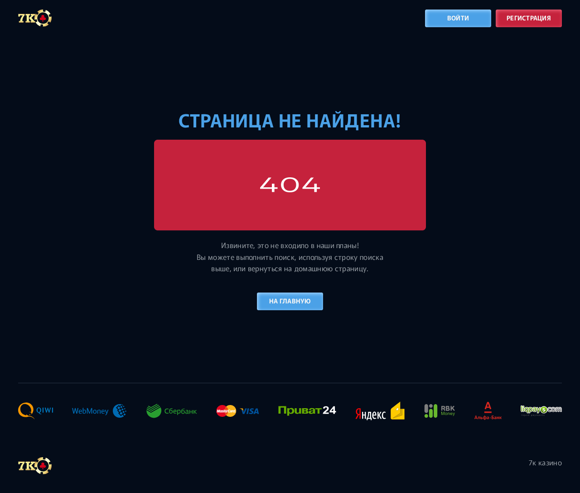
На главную (290, 300)
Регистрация (529, 17)
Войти (458, 17)
